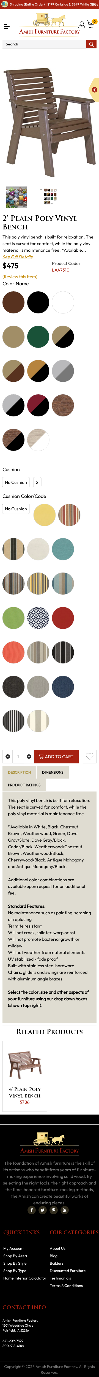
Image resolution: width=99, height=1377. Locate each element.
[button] (7, 26)
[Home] (9, 56)
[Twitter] (42, 1210)
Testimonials (60, 1278)
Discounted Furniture (68, 1270)
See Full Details (17, 256)
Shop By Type (14, 1270)
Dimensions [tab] (52, 772)
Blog (53, 1255)
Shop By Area (34, 56)
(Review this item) (19, 276)
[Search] (91, 44)
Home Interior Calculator (24, 1278)
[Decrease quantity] (7, 756)
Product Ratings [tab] (24, 785)
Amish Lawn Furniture (74, 56)
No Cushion (16, 482)
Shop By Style (15, 1263)
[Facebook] (32, 1210)
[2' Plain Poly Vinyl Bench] (49, 123)
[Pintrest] (54, 1210)
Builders (57, 1263)
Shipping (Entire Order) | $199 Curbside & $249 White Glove (54, 4)
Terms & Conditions (66, 1285)
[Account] (82, 24)
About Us (57, 1248)
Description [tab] (19, 772)
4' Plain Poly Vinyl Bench (25, 1093)
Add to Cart (59, 756)
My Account (13, 1248)
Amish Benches (25, 62)
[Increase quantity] (29, 756)
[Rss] (65, 1210)
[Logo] (49, 25)
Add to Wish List (90, 756)
